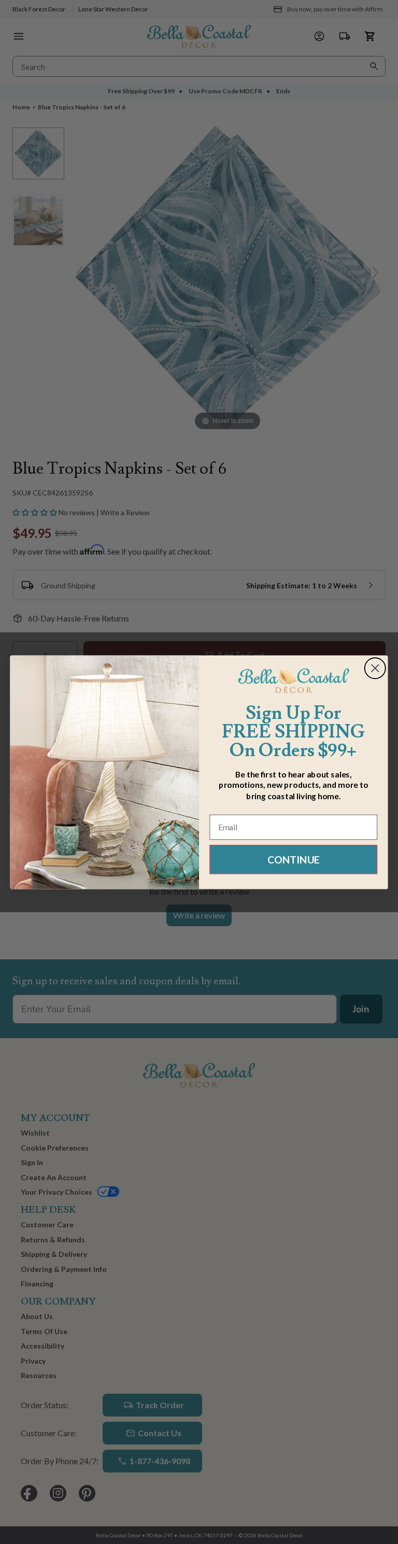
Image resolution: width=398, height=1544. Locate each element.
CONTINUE (293, 859)
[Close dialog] (375, 668)
